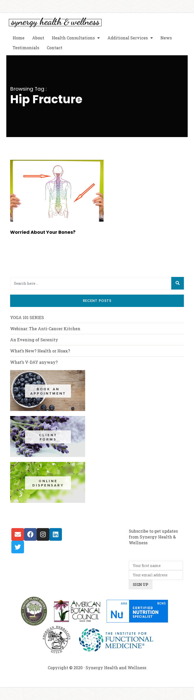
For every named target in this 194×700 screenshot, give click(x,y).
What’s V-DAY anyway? (34, 362)
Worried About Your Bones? (43, 232)
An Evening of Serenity (34, 339)
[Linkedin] (55, 534)
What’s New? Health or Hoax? (40, 350)
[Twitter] (17, 547)
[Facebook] (30, 534)
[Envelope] (17, 534)
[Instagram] (43, 534)
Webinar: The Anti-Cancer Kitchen (45, 328)
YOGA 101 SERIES (27, 317)
